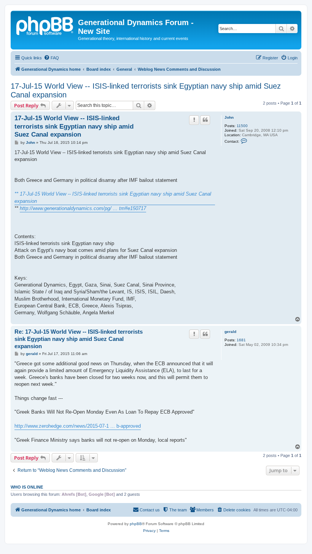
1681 (241, 340)
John (229, 117)
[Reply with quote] (205, 119)
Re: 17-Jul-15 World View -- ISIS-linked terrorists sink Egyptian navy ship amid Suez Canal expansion (78, 338)
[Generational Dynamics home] (45, 25)
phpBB (136, 524)
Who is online (27, 487)
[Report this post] (194, 119)
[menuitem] (51, 57)
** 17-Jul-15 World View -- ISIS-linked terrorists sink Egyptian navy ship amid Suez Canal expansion (112, 197)
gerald (230, 332)
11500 (242, 126)
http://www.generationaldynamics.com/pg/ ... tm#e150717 (83, 208)
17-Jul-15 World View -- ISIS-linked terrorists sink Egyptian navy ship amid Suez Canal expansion (146, 90)
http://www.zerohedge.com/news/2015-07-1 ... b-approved (77, 426)
